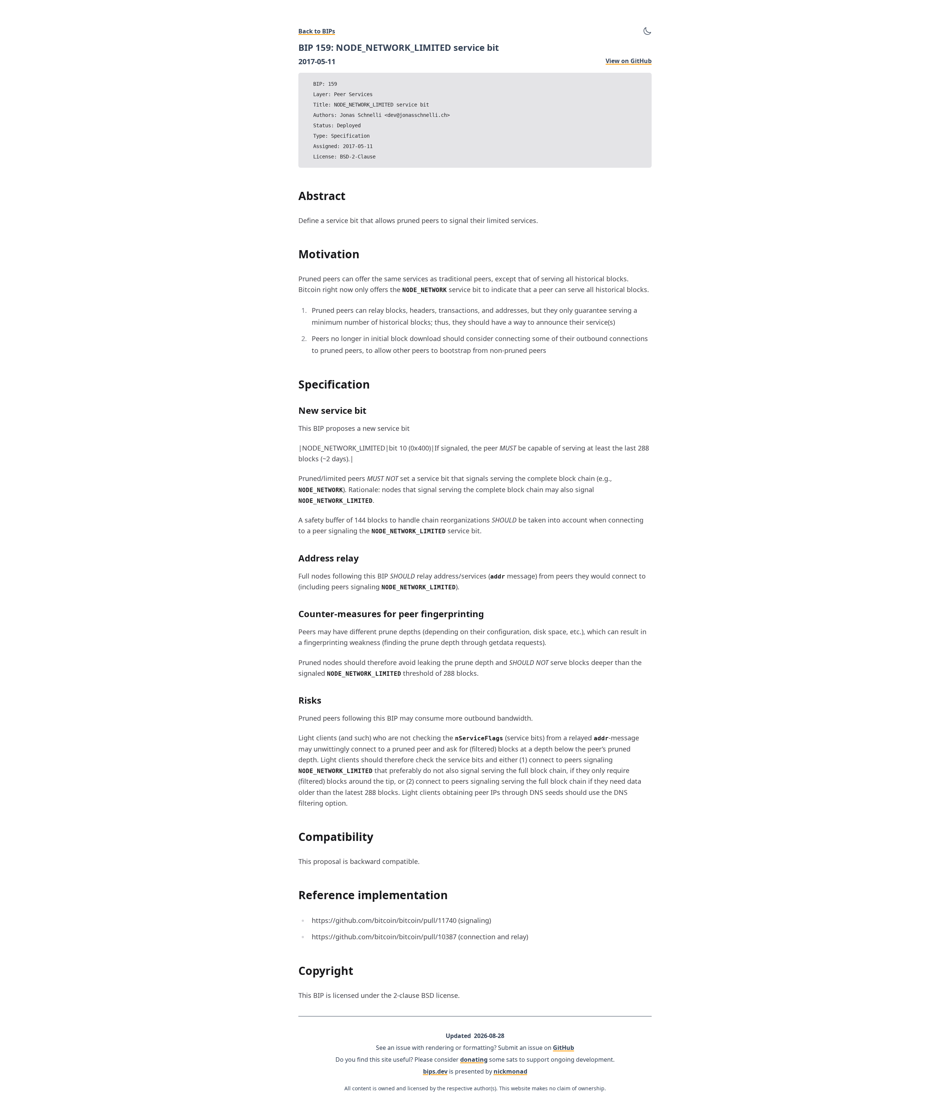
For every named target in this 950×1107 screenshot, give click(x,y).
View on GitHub (629, 61)
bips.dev (435, 1071)
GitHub (563, 1048)
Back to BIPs (316, 31)
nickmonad (510, 1071)
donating (474, 1059)
